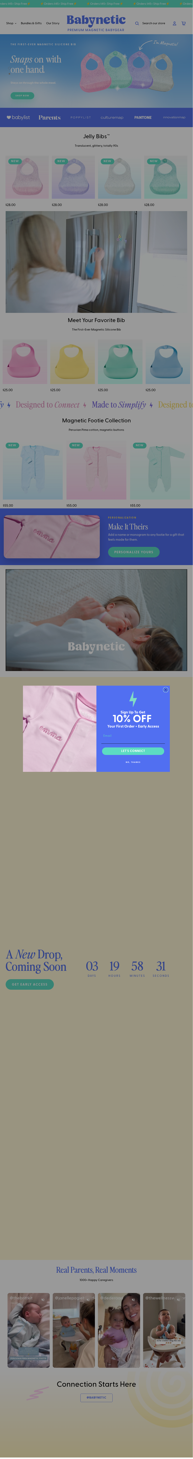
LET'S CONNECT (133, 751)
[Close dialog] (165, 690)
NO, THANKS (133, 762)
